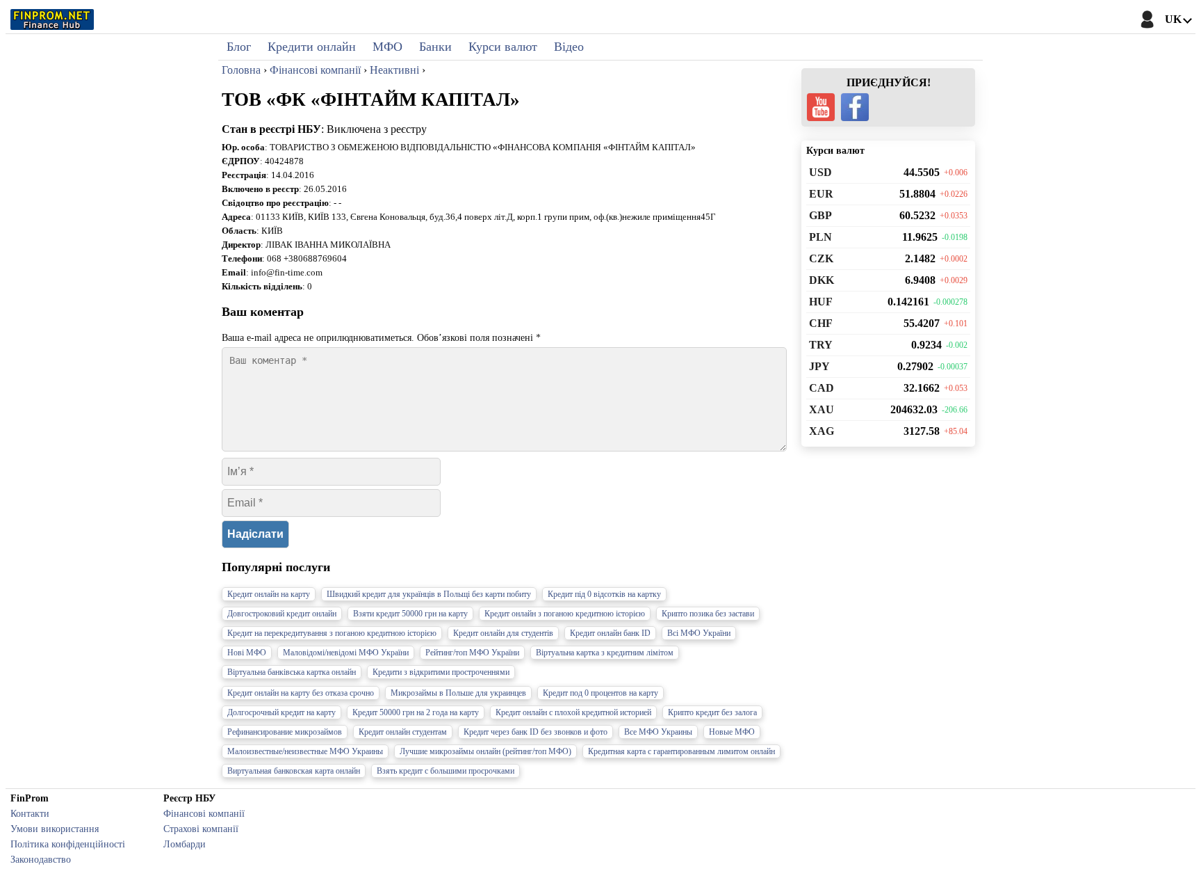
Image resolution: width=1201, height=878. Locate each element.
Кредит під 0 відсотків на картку (604, 594)
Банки (435, 47)
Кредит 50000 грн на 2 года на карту (415, 712)
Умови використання (54, 828)
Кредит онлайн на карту (268, 594)
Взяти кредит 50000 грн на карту (410, 613)
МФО (387, 47)
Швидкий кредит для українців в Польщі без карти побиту (429, 594)
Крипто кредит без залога (712, 712)
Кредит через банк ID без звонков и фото (535, 732)
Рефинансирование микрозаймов (284, 732)
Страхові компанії (200, 828)
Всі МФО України (698, 633)
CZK (821, 258)
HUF (821, 302)
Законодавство (40, 859)
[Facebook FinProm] (854, 107)
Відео (569, 47)
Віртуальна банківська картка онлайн (291, 672)
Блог (239, 47)
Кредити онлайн (312, 47)
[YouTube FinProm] (820, 107)
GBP (820, 215)
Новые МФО (732, 732)
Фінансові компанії (204, 813)
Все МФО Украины (658, 732)
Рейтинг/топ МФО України (472, 652)
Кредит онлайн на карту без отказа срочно (300, 693)
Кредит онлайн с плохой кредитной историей (573, 712)
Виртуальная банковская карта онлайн (293, 771)
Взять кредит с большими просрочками (445, 771)
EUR (821, 194)
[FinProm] (52, 19)
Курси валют (502, 47)
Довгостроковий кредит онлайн (281, 613)
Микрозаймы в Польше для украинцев (458, 693)
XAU (821, 409)
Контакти (29, 813)
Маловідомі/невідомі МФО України (346, 652)
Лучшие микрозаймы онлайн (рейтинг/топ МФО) (485, 751)
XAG (821, 431)
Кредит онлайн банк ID (610, 633)
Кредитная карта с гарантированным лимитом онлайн (681, 751)
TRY (821, 345)
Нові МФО (246, 652)
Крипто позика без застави (708, 613)
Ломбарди (184, 843)
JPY (819, 366)
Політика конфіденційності (67, 843)
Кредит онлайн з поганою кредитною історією (564, 613)
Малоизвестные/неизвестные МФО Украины (305, 751)
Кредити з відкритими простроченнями (441, 672)
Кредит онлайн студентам (403, 732)
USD (820, 172)
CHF (821, 323)
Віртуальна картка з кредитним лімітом (604, 652)
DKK (821, 280)
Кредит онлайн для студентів (503, 633)
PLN (820, 237)
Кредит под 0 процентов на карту (600, 693)
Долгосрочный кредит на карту (281, 712)
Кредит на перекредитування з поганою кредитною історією (331, 633)
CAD (821, 388)
